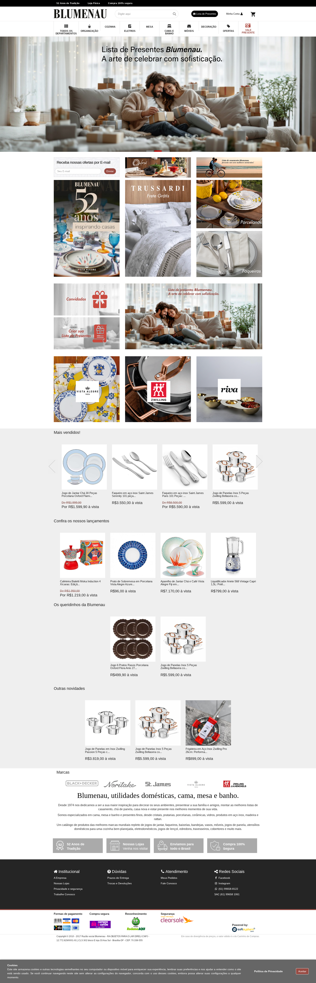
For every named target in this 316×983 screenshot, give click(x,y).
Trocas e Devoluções (119, 883)
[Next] (259, 461)
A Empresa (60, 877)
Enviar (110, 171)
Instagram (224, 883)
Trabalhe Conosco (64, 894)
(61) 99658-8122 (228, 888)
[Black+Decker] (82, 783)
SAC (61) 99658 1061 (227, 894)
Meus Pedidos (169, 877)
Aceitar (302, 971)
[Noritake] (120, 784)
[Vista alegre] (196, 784)
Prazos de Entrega (118, 877)
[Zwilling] (234, 784)
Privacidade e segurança (68, 888)
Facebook (224, 877)
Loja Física (94, 3)
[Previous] (53, 467)
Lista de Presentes (205, 13)
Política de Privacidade (268, 971)
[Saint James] (158, 784)
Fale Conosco (169, 883)
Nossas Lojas (61, 883)
